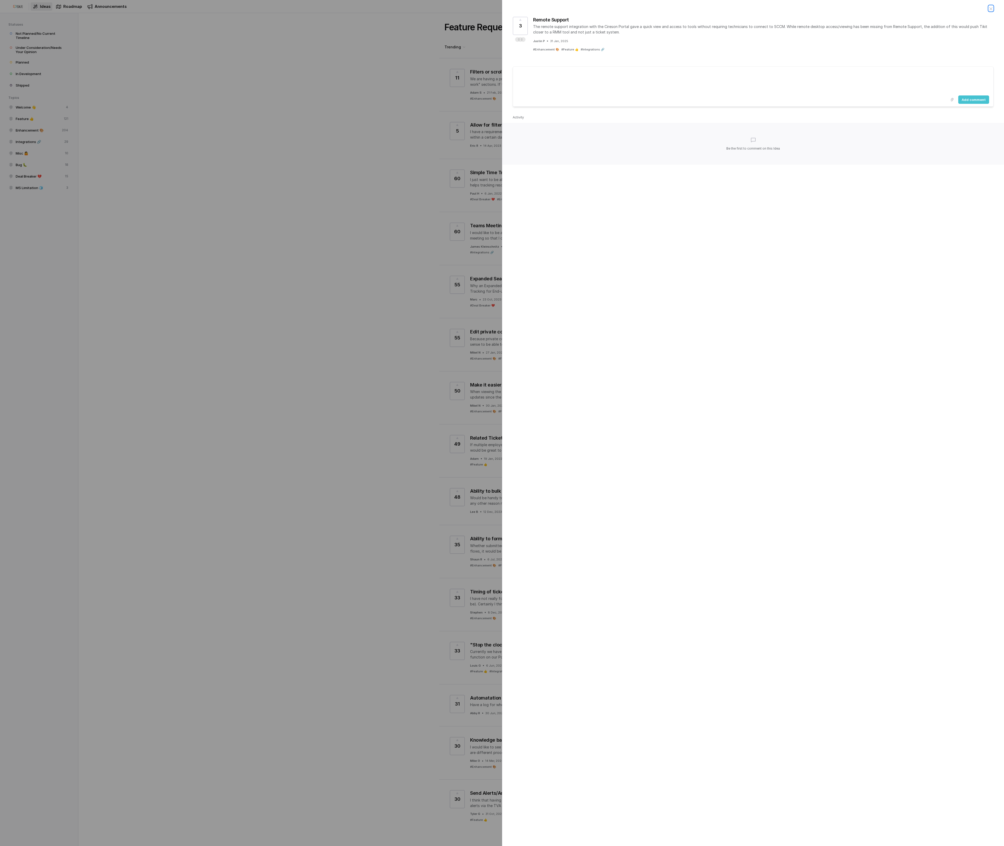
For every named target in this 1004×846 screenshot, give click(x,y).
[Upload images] (952, 99)
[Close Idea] (991, 8)
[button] (520, 39)
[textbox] (753, 80)
